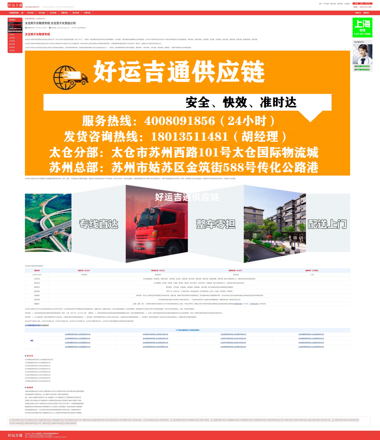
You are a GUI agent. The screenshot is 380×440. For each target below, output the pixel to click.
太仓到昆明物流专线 (258, 420)
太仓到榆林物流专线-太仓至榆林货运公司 (311, 338)
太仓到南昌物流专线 (56, 420)
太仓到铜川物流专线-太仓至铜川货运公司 (155, 334)
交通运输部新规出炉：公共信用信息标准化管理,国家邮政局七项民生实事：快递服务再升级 (53, 409)
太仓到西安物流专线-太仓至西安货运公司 (77, 334)
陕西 (31, 340)
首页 (320, 3)
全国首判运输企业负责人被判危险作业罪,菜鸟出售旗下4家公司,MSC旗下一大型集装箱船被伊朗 (54, 403)
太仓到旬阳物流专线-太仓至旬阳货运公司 (311, 347)
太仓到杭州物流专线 (16, 420)
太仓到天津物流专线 (123, 420)
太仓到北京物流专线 (110, 420)
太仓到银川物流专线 (312, 420)
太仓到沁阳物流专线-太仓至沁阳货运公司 (37, 365)
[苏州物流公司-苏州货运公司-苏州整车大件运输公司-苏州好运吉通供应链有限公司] (15, 5)
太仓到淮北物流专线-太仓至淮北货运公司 (37, 381)
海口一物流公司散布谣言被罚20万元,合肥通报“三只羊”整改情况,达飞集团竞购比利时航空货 (53, 397)
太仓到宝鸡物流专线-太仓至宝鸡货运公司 (233, 334)
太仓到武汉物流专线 (29, 423)
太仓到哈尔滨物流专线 (204, 420)
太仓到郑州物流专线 (352, 420)
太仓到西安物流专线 (339, 420)
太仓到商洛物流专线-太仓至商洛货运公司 (155, 342)
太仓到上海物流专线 (83, 420)
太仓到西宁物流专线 (298, 420)
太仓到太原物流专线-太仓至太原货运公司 (37, 378)
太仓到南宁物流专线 (56, 423)
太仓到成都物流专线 (231, 420)
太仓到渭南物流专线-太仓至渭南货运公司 (77, 338)
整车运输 (333, 3)
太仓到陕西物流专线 (32, 325)
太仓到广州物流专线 (43, 423)
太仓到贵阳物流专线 (244, 420)
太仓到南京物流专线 (96, 420)
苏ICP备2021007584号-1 (60, 437)
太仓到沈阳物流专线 (177, 420)
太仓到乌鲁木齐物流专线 (325, 420)
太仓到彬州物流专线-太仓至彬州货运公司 (311, 342)
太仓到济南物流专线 (69, 420)
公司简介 (12, 34)
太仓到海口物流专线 (69, 423)
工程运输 (347, 3)
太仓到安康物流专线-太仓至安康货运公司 (77, 342)
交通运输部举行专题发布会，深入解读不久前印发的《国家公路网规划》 (47, 394)
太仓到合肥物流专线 (29, 420)
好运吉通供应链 (30, 18)
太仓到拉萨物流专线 (271, 420)
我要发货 (358, 13)
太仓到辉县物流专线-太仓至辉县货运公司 (37, 369)
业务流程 (12, 38)
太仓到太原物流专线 (150, 420)
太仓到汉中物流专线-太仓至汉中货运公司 (233, 338)
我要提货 (366, 13)
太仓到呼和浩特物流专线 (164, 420)
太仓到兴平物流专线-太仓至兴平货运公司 (233, 342)
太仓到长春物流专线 (191, 420)
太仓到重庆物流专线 (217, 420)
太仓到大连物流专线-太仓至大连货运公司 (37, 375)
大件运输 (326, 3)
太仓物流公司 (40, 18)
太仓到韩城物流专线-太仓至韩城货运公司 (77, 347)
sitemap (370, 433)
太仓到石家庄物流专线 (137, 420)
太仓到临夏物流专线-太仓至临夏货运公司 (37, 362)
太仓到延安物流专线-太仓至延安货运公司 (155, 338)
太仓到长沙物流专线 (16, 423)
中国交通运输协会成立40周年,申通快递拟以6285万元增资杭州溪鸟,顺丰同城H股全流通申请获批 (54, 391)
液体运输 (340, 3)
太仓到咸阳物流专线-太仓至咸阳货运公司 (311, 334)
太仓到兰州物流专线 (285, 420)
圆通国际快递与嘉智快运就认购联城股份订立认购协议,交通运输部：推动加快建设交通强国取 (53, 406)
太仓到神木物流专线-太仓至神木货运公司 (233, 347)
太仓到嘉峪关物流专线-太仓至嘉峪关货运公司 (39, 359)
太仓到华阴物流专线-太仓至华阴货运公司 (155, 347)
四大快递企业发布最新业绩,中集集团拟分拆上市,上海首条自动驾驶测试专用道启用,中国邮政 (53, 413)
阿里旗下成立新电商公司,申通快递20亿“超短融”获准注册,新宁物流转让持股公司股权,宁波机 (53, 400)
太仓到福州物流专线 (43, 420)
